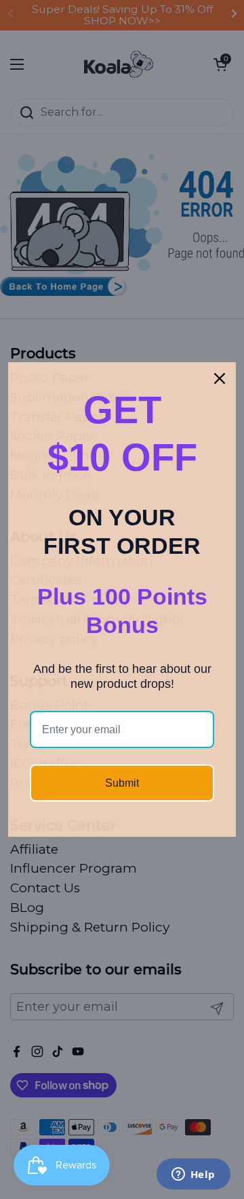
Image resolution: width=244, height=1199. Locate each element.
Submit (122, 783)
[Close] (219, 378)
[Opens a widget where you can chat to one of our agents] (193, 1175)
